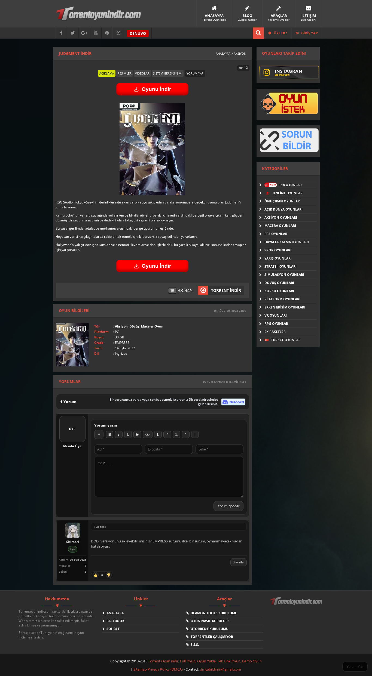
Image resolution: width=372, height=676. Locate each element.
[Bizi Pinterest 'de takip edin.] (107, 33)
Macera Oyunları (280, 225)
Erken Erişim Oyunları (284, 307)
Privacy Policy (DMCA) (165, 669)
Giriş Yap (309, 32)
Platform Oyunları (282, 299)
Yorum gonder (228, 506)
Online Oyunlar (287, 193)
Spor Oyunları (277, 250)
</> (147, 435)
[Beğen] (96, 575)
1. (176, 435)
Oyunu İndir (156, 89)
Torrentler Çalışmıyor (211, 636)
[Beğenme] (109, 575)
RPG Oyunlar (276, 323)
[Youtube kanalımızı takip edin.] (95, 33)
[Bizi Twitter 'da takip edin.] (72, 33)
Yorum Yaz (355, 667)
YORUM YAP (195, 73)
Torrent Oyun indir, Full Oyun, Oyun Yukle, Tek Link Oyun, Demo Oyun (205, 661)
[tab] (106, 73)
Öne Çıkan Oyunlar (282, 201)
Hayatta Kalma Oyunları (286, 242)
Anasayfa (114, 613)
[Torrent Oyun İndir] (297, 604)
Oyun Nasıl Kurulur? (209, 621)
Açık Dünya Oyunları (283, 209)
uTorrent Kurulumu (208, 628)
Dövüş (134, 326)
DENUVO (138, 33)
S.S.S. (194, 644)
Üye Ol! (280, 32)
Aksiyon (121, 326)
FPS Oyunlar (275, 233)
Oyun (158, 326)
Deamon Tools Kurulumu (213, 613)
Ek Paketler (275, 331)
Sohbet (112, 628)
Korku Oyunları (279, 291)
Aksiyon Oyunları (280, 217)
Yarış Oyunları (278, 258)
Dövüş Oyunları (279, 282)
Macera (147, 326)
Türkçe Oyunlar (285, 340)
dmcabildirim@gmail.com (220, 669)
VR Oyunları (275, 315)
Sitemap (140, 669)
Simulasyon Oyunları (284, 274)
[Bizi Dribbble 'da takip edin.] (118, 33)
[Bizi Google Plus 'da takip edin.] (84, 33)
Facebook (114, 621)
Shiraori (72, 541)
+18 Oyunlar (283, 185)
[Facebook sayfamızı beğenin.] (61, 33)
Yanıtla (238, 562)
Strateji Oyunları (280, 266)
